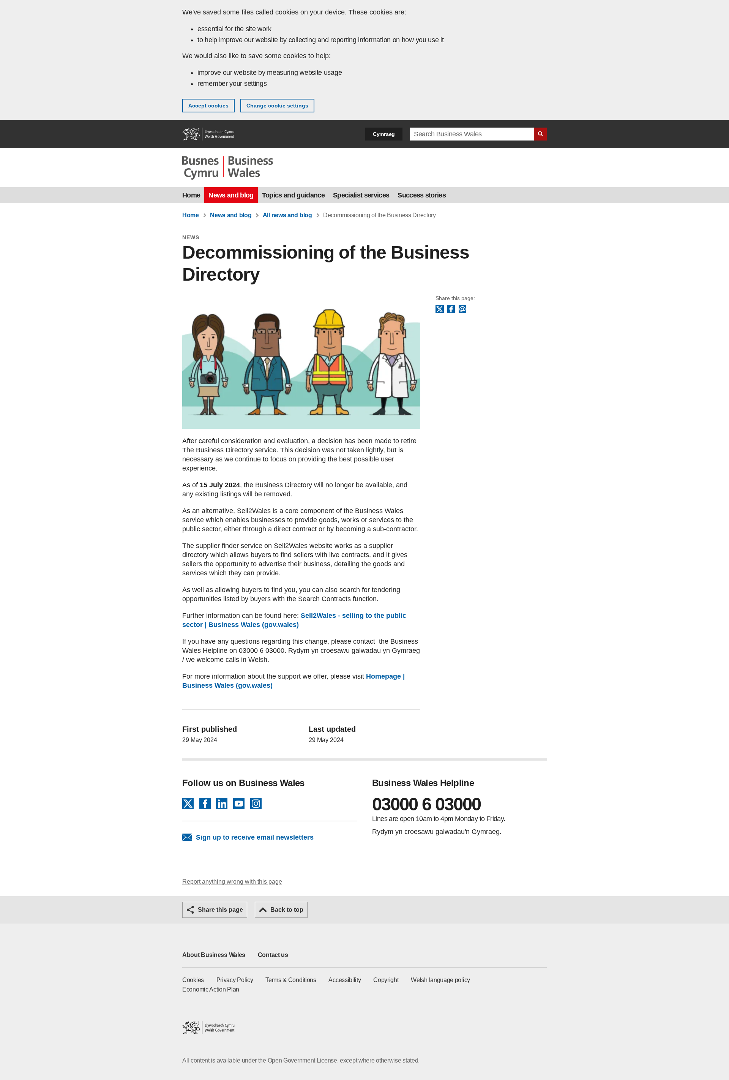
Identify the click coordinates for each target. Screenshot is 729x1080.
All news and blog (287, 215)
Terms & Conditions (290, 980)
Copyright (385, 980)
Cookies (193, 980)
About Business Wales (213, 955)
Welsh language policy (440, 980)
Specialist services (361, 195)
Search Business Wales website (540, 134)
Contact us (273, 955)
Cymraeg (384, 134)
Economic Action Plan (210, 989)
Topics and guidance (293, 195)
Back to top (286, 909)
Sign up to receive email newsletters (255, 837)
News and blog (230, 195)
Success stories (422, 195)
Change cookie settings (277, 106)
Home (191, 195)
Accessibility (344, 980)
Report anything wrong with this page (232, 881)
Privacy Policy (234, 980)
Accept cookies (208, 106)
